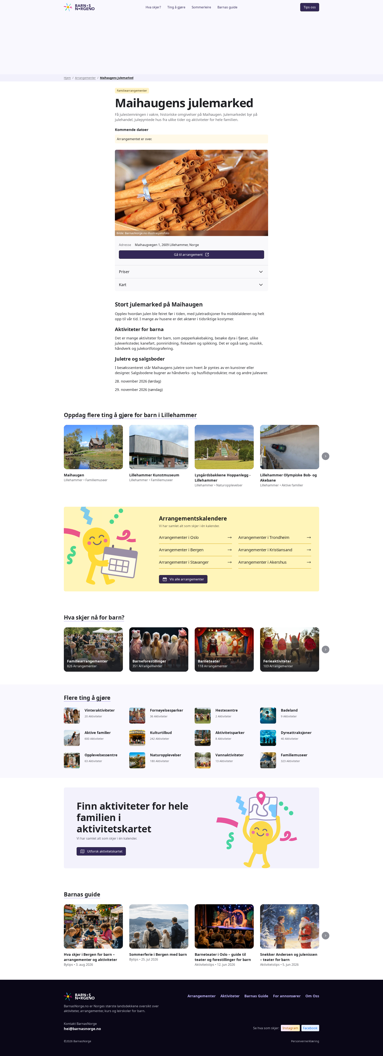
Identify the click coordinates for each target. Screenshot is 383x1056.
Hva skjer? (153, 7)
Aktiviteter (230, 996)
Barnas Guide (256, 996)
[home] (90, 7)
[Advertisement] (191, 44)
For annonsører (287, 996)
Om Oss (312, 996)
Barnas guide (227, 7)
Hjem (67, 78)
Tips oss (310, 7)
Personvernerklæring (305, 1041)
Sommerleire (201, 7)
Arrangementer (85, 78)
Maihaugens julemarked (116, 78)
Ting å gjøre (176, 7)
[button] (326, 456)
